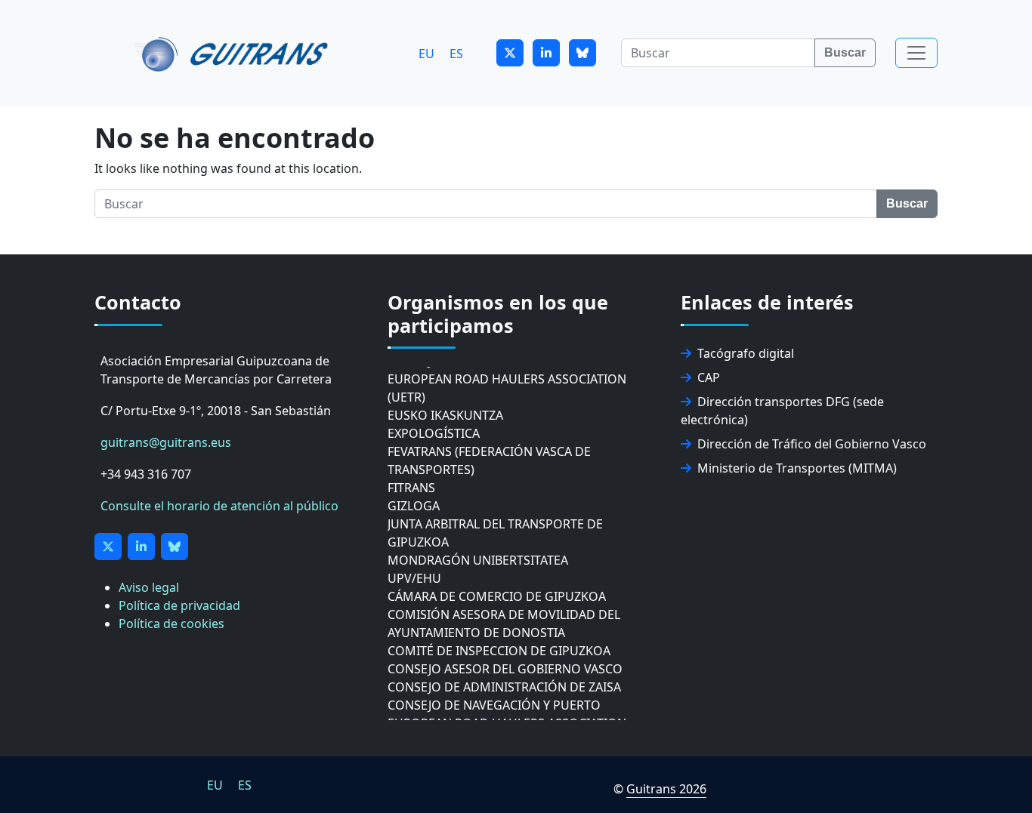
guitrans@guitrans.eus (165, 442)
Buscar (845, 52)
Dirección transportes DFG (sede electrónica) (782, 410)
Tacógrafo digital (745, 353)
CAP (708, 377)
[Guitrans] (233, 53)
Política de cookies (171, 623)
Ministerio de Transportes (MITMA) (797, 468)
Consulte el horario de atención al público (219, 505)
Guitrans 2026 (666, 789)
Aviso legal (149, 587)
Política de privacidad (179, 605)
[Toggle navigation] (916, 53)
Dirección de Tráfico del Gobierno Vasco (811, 444)
